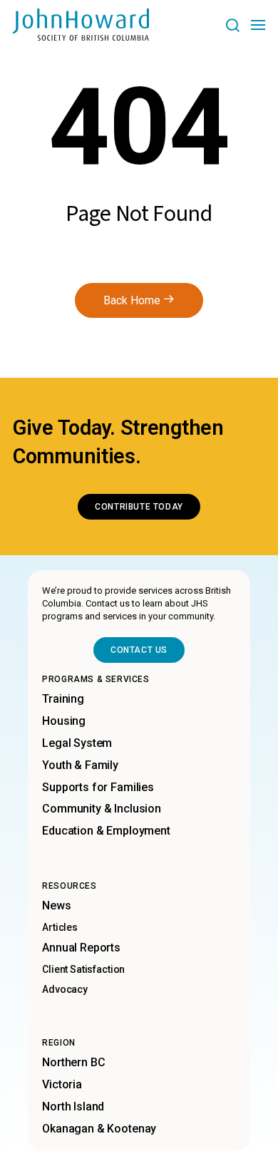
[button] (232, 25)
